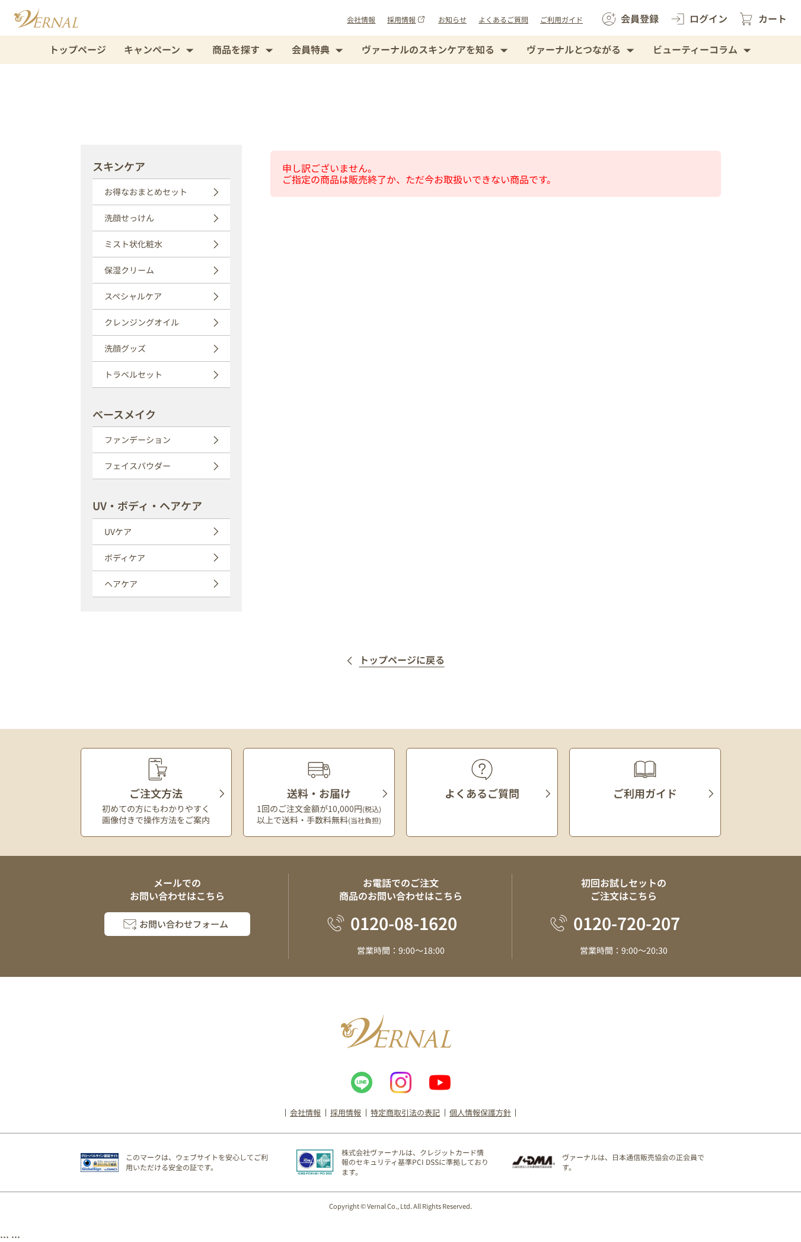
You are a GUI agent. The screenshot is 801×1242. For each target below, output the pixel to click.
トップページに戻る (402, 660)
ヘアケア (121, 584)
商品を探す (236, 49)
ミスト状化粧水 (133, 244)
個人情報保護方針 (480, 1112)
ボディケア (124, 557)
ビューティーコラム (695, 49)
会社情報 (361, 19)
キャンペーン (152, 49)
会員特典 (311, 49)
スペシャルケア (133, 296)
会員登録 (640, 18)
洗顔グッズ (125, 348)
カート (772, 18)
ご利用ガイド (561, 19)
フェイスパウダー (137, 466)
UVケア (118, 531)
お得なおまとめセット (145, 192)
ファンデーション (137, 439)
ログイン (708, 18)
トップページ (77, 49)
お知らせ (452, 19)
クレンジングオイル (141, 322)
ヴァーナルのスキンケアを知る (428, 49)
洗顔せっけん (129, 218)
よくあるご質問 (503, 19)
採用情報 (401, 19)
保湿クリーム (129, 270)
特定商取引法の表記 (405, 1112)
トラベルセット (133, 374)
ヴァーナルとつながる (573, 49)
